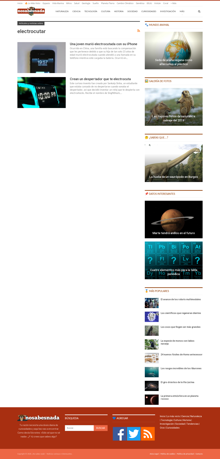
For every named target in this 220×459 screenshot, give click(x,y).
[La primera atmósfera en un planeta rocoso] (152, 400)
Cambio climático (125, 3)
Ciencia (76, 11)
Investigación (168, 11)
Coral (165, 3)
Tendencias (192, 424)
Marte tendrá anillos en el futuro (174, 233)
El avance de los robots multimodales (181, 299)
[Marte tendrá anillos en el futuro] (173, 220)
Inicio (20, 3)
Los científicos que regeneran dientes (181, 313)
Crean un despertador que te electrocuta (100, 79)
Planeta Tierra (107, 3)
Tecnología (90, 11)
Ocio (162, 427)
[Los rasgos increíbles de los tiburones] (152, 372)
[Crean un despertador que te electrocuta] (41, 92)
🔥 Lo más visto (32, 3)
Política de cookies (168, 454)
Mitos (69, 3)
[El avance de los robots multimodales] (152, 303)
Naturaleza (62, 11)
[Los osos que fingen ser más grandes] (152, 331)
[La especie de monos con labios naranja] (152, 344)
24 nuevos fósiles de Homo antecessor (181, 354)
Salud (76, 3)
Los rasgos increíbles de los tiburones (181, 368)
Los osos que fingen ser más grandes (181, 327)
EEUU (149, 3)
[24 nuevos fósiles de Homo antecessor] (152, 358)
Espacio (46, 3)
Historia (119, 11)
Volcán (157, 3)
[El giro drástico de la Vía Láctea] (152, 386)
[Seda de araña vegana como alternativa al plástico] (173, 51)
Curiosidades (148, 11)
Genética (140, 3)
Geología (86, 3)
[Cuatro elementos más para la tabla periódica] (173, 260)
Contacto (199, 454)
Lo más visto (173, 416)
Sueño (96, 3)
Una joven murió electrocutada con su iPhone (103, 44)
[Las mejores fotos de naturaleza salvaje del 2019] (173, 107)
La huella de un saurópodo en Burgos (173, 176)
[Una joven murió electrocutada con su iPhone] (41, 57)
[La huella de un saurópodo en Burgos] (173, 163)
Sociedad (132, 11)
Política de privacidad (185, 454)
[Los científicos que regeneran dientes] (152, 317)
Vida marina (58, 3)
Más (174, 3)
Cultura (105, 11)
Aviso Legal (154, 454)
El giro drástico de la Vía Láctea (177, 382)
